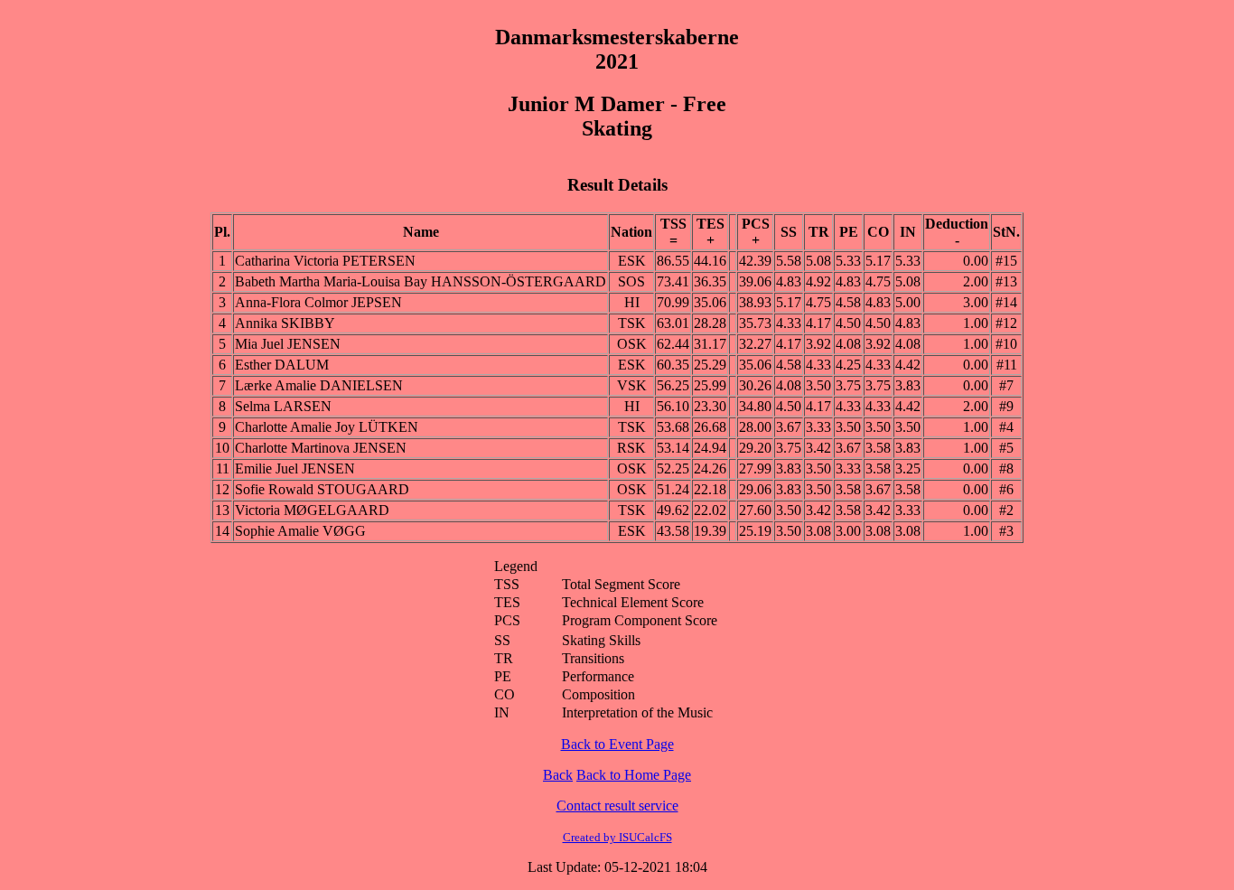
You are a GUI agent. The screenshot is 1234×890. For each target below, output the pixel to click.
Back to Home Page (633, 774)
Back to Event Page (617, 744)
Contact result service (617, 805)
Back (558, 774)
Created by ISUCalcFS (617, 837)
